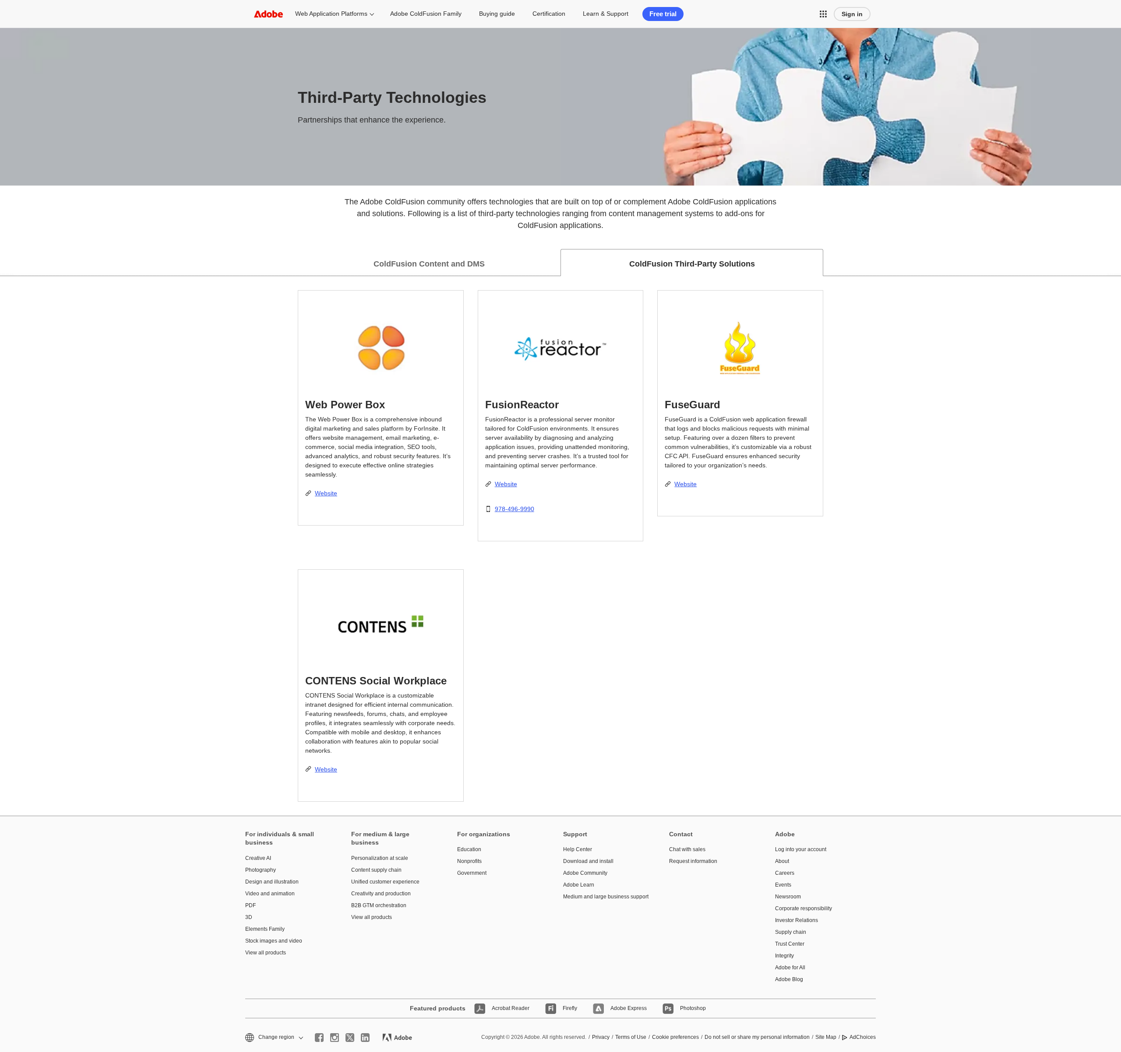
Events (783, 885)
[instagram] (334, 1037)
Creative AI (258, 858)
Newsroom (788, 897)
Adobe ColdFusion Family (426, 13)
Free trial (663, 14)
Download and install (588, 861)
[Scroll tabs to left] (7, 262)
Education (469, 849)
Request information (693, 861)
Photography (260, 870)
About (782, 861)
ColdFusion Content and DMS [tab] (429, 263)
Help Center (577, 849)
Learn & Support (605, 13)
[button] (823, 14)
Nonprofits (469, 861)
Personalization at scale (379, 858)
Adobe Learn (578, 885)
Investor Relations (796, 920)
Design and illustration (272, 882)
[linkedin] (365, 1037)
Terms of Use (630, 1037)
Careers (784, 873)
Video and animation (270, 894)
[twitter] (349, 1037)
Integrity (784, 956)
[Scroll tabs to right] (1114, 262)
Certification (548, 13)
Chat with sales (687, 849)
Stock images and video (273, 941)
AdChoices (863, 1037)
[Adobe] (268, 14)
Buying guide (497, 13)
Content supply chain (376, 870)
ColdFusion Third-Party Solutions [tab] (692, 263)
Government (471, 873)
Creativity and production (381, 894)
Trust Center (789, 944)
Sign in (852, 14)
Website (326, 493)
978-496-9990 (514, 508)
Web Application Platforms (331, 13)
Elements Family (265, 929)
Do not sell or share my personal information (757, 1037)
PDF (250, 905)
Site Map (825, 1037)
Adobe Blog (789, 979)
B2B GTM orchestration (378, 905)
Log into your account (800, 849)
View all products (265, 953)
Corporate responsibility (803, 908)
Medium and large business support (603, 897)
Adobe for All (790, 967)
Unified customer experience (385, 882)
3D (248, 917)
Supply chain (790, 932)
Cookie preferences (675, 1037)
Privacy (601, 1037)
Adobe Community (585, 873)
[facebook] (319, 1037)
